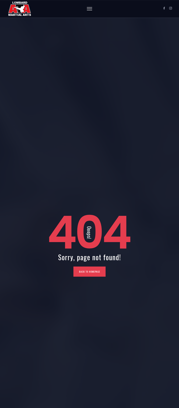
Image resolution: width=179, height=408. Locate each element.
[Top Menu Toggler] (89, 8)
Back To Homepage (89, 271)
